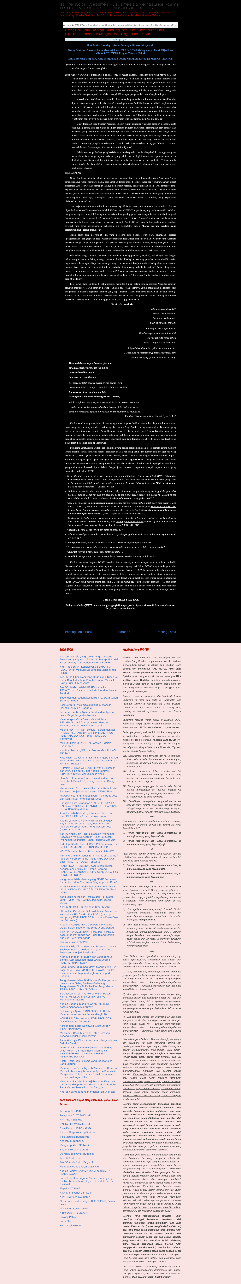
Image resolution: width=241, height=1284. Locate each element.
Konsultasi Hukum (70, 1225)
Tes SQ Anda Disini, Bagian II (77, 1162)
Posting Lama (166, 632)
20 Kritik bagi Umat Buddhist (77, 1153)
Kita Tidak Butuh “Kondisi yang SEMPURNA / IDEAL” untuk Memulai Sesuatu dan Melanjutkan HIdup (88, 669)
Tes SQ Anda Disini (71, 1158)
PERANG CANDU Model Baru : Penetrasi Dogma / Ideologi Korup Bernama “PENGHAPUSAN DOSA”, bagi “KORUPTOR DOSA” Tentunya (89, 858)
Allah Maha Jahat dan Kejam (76, 1192)
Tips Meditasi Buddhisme (74, 1136)
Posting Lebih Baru (78, 632)
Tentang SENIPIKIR (71, 1111)
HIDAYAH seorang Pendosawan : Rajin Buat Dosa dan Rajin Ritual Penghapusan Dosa (88, 797)
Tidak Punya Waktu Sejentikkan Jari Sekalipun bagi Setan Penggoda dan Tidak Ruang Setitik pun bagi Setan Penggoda (87, 934)
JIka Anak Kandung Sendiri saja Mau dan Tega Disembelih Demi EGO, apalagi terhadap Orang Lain (87, 781)
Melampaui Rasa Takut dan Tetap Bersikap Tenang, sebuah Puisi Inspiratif (85, 1035)
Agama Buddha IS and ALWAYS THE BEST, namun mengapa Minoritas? (85, 1005)
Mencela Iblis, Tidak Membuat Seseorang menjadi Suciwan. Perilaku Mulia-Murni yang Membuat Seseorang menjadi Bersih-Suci (89, 949)
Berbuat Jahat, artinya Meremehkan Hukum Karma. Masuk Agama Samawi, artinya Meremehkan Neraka (85, 996)
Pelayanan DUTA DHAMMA (75, 1115)
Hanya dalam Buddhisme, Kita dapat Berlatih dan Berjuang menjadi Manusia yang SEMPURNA (89, 790)
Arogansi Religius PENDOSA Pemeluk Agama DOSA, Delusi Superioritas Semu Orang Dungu (87, 926)
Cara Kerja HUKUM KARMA (76, 1128)
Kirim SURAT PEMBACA (73, 1212)
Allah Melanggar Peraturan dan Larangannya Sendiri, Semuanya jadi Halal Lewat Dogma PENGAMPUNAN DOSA (86, 959)
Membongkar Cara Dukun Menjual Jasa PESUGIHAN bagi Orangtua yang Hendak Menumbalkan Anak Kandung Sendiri (84, 722)
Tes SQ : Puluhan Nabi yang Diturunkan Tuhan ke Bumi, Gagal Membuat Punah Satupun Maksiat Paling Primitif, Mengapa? (89, 680)
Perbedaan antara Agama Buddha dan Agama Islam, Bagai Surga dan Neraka (87, 714)
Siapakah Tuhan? (70, 1188)
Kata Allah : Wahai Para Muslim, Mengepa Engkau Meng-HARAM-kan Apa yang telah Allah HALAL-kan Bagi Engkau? (89, 760)
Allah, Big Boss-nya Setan (75, 1196)
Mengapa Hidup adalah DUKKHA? (79, 1166)
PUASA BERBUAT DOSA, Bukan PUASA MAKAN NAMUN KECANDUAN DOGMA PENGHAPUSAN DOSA (88, 889)
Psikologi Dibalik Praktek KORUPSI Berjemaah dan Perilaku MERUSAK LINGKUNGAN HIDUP (89, 846)
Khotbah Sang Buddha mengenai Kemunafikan (87, 1091)
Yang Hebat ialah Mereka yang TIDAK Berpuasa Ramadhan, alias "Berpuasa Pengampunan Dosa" (88, 881)
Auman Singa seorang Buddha (77, 1132)
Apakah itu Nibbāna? (72, 1140)
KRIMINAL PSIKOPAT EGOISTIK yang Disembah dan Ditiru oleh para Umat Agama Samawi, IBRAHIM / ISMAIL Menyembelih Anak (87, 770)
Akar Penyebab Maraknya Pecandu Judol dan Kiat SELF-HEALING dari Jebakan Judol (86, 815)
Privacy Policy (68, 1217)
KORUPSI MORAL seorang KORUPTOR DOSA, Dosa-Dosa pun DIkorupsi (86, 1020)
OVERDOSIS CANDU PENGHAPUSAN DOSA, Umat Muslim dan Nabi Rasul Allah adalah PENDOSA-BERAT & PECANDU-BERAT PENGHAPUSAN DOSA (86, 1052)
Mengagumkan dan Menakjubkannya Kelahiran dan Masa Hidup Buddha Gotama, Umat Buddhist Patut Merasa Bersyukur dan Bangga (89, 1084)
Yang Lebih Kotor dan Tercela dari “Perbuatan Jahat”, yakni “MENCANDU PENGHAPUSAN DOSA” (87, 899)
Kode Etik (65, 1221)
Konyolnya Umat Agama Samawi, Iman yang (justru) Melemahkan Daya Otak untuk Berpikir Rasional (87, 1181)
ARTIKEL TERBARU (71, 1119)
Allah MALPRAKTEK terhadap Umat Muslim (85, 907)
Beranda (124, 632)
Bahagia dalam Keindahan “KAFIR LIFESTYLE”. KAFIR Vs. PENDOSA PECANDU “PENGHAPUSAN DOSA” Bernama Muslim (88, 806)
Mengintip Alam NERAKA (74, 1145)
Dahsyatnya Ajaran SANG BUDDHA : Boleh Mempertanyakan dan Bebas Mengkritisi (85, 1013)
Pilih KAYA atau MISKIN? (74, 1208)
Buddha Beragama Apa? (74, 1149)
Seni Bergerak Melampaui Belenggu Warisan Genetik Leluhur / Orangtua (85, 706)
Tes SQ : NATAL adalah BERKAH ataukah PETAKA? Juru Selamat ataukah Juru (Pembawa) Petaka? (88, 690)
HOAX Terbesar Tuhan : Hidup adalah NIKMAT (87, 851)
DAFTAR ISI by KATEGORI (75, 1123)
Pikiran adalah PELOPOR (74, 942)
